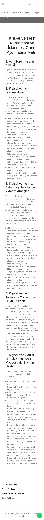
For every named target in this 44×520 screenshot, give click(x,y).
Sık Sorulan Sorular (9, 485)
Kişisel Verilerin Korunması (13, 494)
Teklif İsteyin (31, 4)
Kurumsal (4, 13)
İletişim (36, 13)
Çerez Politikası (8, 498)
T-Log (27, 13)
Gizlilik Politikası (8, 489)
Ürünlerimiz (16, 13)
